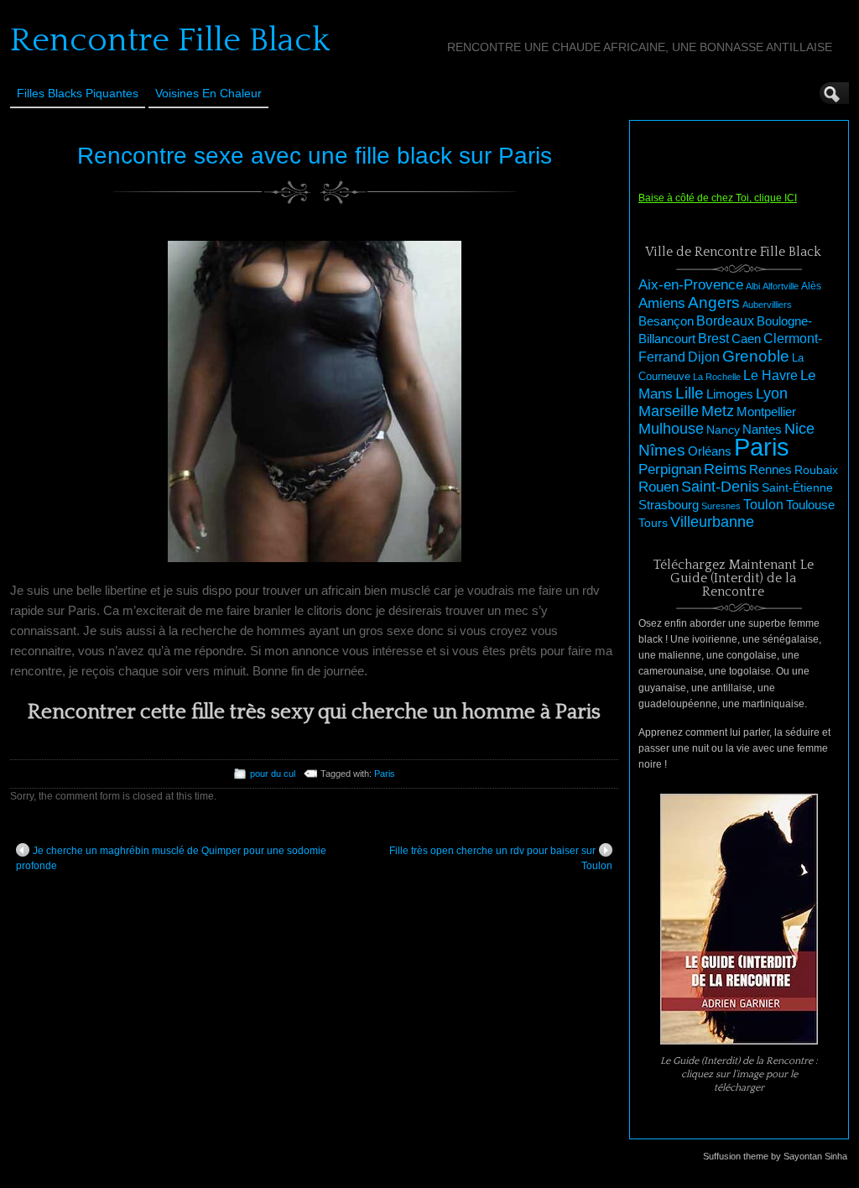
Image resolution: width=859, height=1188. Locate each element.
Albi (753, 286)
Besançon (666, 321)
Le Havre (770, 375)
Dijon (704, 356)
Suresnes (721, 506)
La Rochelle (717, 377)
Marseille (668, 411)
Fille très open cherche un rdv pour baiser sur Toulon (500, 858)
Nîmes (661, 450)
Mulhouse (671, 428)
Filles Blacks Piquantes (77, 93)
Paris (384, 774)
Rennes (770, 469)
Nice (799, 428)
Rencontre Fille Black (170, 40)
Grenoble (755, 356)
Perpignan (669, 469)
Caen (746, 339)
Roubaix (816, 470)
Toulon (763, 505)
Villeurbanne (712, 521)
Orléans (709, 451)
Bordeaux (725, 321)
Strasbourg (668, 505)
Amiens (661, 303)
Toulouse (810, 505)
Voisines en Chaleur (208, 93)
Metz (717, 411)
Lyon (772, 393)
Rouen (658, 487)
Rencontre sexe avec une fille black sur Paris (314, 156)
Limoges (729, 394)
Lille (689, 393)
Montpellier (766, 411)
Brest (713, 338)
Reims (725, 469)
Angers (714, 302)
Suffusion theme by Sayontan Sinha (775, 1156)
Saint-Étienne (797, 487)
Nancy (723, 430)
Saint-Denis (720, 486)
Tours (653, 522)
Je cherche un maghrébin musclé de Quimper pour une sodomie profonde (171, 858)
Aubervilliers (767, 305)
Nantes (762, 429)
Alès (811, 286)
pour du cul (272, 774)
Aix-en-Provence (690, 284)
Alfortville (781, 286)
